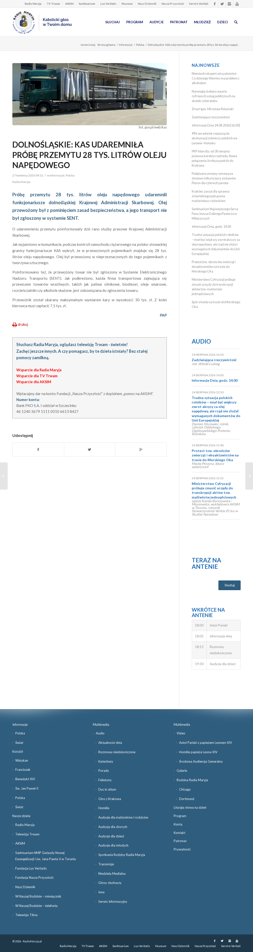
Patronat (180, 841)
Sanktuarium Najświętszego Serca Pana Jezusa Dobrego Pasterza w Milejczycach (215, 213)
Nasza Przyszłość (173, 3)
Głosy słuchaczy (110, 883)
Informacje (126, 44)
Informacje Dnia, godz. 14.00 (211, 226)
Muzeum (127, 3)
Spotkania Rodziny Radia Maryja (121, 855)
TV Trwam (53, 3)
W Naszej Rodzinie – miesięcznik (38, 896)
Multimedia (101, 725)
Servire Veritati (198, 3)
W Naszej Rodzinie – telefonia (36, 906)
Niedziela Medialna (112, 874)
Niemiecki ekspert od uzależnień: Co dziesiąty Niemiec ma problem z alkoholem (215, 78)
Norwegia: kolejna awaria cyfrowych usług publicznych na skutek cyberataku (213, 96)
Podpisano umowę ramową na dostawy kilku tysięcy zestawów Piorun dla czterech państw (214, 178)
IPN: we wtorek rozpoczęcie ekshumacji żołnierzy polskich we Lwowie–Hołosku (214, 138)
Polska (140, 44)
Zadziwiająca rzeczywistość (211, 117)
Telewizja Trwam (27, 834)
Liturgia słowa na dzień (190, 807)
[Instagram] (229, 3)
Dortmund (186, 799)
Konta (178, 824)
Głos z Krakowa (109, 799)
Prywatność (182, 849)
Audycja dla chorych (112, 827)
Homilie (103, 808)
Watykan (21, 760)
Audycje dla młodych (113, 845)
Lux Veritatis (108, 3)
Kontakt (179, 833)
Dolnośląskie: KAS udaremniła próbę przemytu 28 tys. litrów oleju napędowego (89, 155)
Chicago (185, 789)
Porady (103, 771)
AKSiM (69, 3)
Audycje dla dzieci (111, 836)
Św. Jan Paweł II (26, 788)
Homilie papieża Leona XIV (198, 752)
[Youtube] (237, 3)
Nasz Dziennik (147, 3)
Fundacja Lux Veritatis (31, 868)
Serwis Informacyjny (112, 901)
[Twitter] (222, 3)
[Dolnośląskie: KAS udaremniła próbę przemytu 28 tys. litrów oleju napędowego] (89, 94)
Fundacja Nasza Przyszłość (34, 877)
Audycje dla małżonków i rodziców (123, 817)
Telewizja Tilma (26, 915)
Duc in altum (107, 789)
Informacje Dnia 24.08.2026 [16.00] (216, 125)
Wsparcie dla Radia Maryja (39, 370)
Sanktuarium (87, 3)
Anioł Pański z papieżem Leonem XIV (205, 743)
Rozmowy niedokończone (116, 752)
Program (180, 816)
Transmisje (106, 864)
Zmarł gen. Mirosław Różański (212, 109)
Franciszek (22, 770)
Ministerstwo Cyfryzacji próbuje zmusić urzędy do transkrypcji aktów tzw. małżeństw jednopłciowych (214, 490)
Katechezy (105, 761)
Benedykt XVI (25, 779)
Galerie (182, 771)
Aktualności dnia (110, 743)
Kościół (17, 751)
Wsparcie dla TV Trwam (37, 376)
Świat (19, 743)
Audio (201, 341)
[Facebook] (214, 3)
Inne (101, 892)
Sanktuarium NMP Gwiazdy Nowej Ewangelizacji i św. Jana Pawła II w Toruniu (45, 856)
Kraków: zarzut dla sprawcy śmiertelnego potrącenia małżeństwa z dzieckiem (211, 196)
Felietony (105, 780)
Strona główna (106, 44)
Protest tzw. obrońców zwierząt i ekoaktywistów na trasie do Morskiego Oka (213, 266)
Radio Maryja (33, 3)
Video (181, 733)
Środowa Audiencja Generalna (201, 761)
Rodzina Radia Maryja (192, 780)
